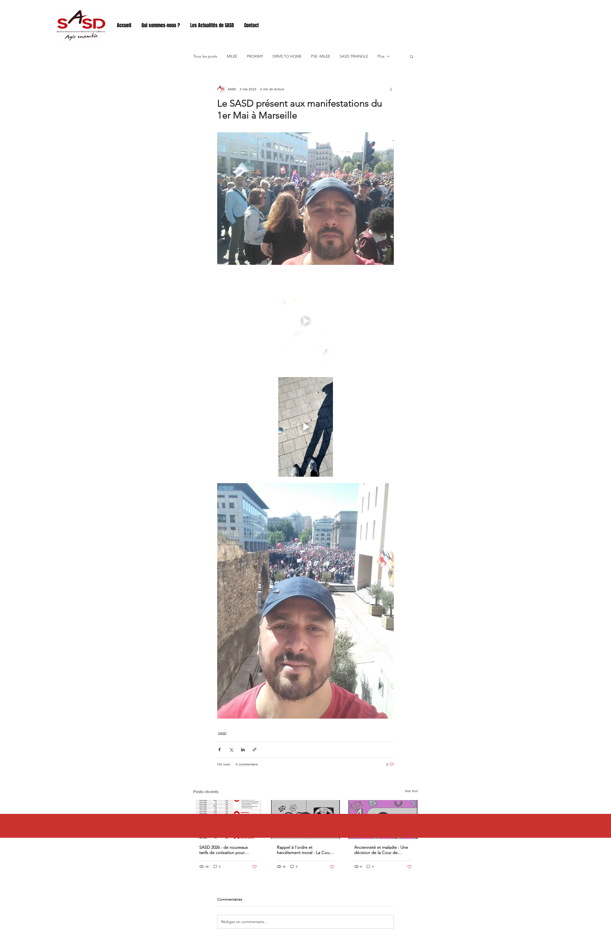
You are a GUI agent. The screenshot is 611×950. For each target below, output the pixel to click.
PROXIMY (255, 56)
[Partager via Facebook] (219, 749)
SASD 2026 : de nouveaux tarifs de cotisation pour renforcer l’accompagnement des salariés (227, 850)
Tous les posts (205, 56)
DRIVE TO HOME (287, 56)
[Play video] (305, 321)
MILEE (232, 56)
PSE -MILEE (320, 56)
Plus (381, 56)
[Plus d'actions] (391, 89)
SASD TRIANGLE (354, 56)
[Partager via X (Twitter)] (231, 749)
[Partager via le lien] (254, 749)
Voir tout (411, 791)
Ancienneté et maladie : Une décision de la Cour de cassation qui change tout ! (381, 850)
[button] (411, 56)
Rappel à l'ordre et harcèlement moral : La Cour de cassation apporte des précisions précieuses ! (304, 850)
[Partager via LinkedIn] (243, 749)
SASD (222, 733)
